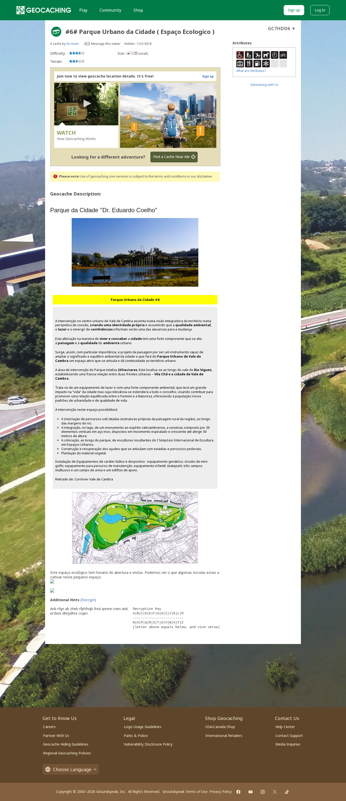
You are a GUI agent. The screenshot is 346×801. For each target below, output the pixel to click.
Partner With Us (56, 735)
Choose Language (72, 769)
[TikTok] (287, 792)
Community (110, 10)
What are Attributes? (251, 71)
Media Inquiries (287, 744)
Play (83, 10)
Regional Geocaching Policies (67, 753)
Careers (49, 726)
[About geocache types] (56, 32)
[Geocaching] (43, 10)
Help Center (285, 726)
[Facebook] (238, 792)
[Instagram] (263, 792)
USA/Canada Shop (220, 726)
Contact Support (289, 735)
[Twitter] (275, 792)
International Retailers (223, 735)
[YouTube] (250, 792)
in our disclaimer (199, 176)
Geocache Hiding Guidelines (65, 744)
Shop (138, 10)
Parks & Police (136, 735)
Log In (320, 10)
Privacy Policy (220, 791)
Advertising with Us (264, 85)
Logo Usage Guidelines (142, 726)
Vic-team (72, 44)
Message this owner (106, 44)
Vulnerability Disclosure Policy (148, 744)
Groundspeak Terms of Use (185, 791)
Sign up (294, 10)
